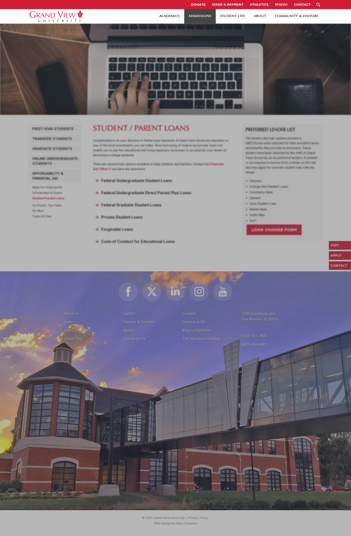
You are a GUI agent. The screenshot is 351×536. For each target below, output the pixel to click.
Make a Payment (196, 330)
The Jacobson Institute (201, 339)
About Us (71, 314)
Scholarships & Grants (47, 193)
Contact (189, 314)
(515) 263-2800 (254, 336)
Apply (68, 322)
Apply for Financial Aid (47, 187)
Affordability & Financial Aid (47, 176)
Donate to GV (134, 339)
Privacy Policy (198, 518)
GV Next (38, 211)
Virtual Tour (73, 339)
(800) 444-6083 (254, 344)
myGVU (129, 314)
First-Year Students (53, 129)
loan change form (274, 229)
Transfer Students (52, 139)
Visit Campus (75, 330)
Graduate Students (52, 149)
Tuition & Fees (42, 216)
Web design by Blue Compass (175, 523)
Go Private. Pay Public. (47, 205)
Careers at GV (194, 322)
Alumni (128, 330)
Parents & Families (139, 322)
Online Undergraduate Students (55, 161)
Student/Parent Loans (48, 198)
